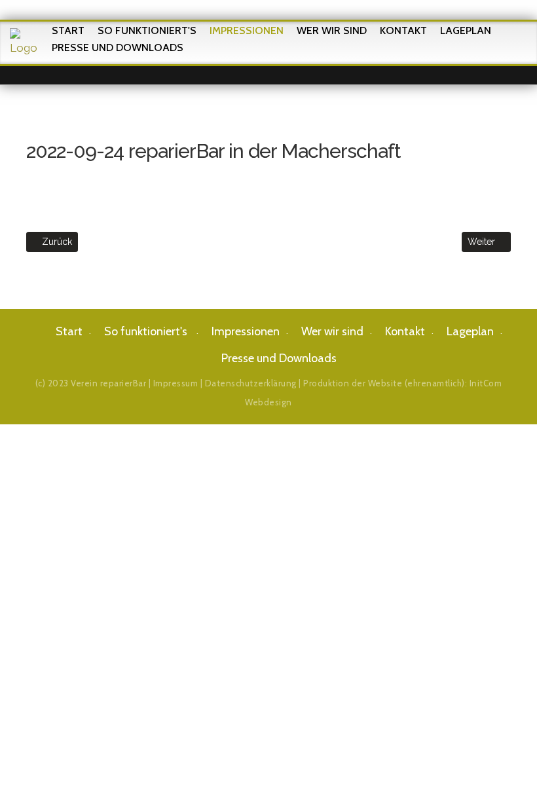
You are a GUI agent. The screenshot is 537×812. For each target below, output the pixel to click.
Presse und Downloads (117, 48)
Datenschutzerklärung (251, 383)
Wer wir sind (332, 31)
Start (68, 31)
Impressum (175, 383)
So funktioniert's (147, 31)
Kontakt (403, 31)
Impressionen (247, 31)
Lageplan (465, 31)
